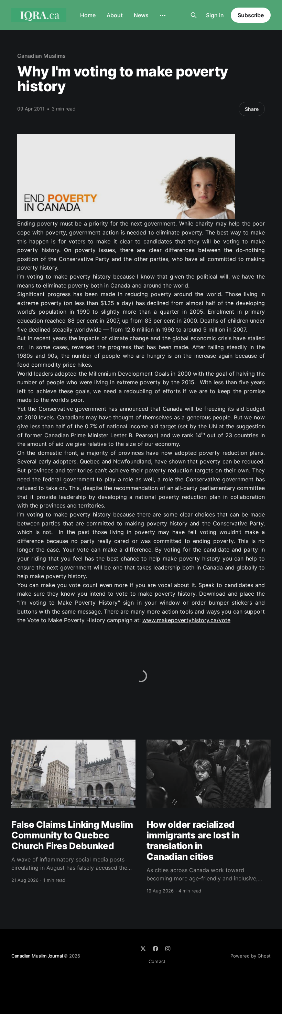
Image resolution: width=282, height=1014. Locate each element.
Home (88, 15)
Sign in (215, 15)
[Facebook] (155, 948)
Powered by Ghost (250, 956)
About (115, 15)
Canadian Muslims (41, 55)
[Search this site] (193, 15)
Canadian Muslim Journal (37, 956)
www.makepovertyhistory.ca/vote (186, 620)
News (141, 15)
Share (252, 109)
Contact (157, 961)
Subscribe (251, 15)
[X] (143, 948)
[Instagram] (168, 948)
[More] (163, 15)
